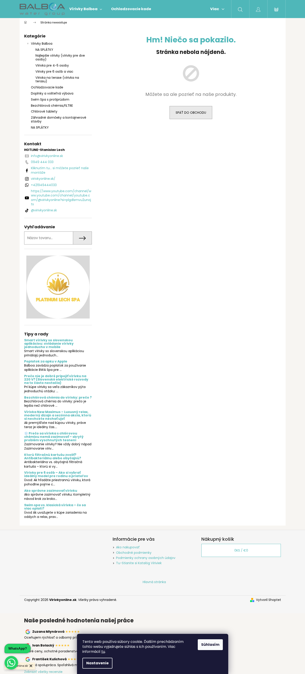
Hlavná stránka (154, 582)
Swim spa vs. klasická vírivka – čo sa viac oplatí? (55, 506)
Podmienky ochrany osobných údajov (145, 558)
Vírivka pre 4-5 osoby (52, 65)
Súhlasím (210, 644)
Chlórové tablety (44, 111)
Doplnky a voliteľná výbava (52, 93)
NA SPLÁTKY (44, 49)
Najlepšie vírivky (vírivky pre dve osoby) (60, 57)
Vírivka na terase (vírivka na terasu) (57, 79)
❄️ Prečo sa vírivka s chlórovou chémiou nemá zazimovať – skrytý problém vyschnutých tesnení (54, 437)
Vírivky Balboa (41, 43)
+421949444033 (44, 185)
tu (103, 651)
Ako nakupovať (128, 547)
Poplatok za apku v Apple (45, 361)
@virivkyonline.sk (44, 210)
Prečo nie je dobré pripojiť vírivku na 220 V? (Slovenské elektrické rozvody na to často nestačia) (56, 379)
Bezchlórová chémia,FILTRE (52, 105)
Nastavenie (97, 663)
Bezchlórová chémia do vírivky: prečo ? (58, 397)
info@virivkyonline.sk (47, 156)
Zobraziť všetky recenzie (43, 671)
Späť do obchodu (191, 112)
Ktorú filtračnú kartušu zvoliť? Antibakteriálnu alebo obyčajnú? (52, 456)
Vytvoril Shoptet (268, 600)
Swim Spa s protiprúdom (50, 99)
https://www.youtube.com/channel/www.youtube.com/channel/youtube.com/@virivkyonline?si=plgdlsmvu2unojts (61, 197)
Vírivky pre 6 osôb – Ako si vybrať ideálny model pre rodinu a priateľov (56, 474)
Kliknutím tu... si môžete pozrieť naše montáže (60, 170)
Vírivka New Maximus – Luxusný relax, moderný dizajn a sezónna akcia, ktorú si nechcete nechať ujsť (57, 415)
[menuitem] (86, 9)
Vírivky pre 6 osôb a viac (54, 71)
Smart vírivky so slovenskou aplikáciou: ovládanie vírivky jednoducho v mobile (49, 344)
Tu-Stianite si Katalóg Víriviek (139, 563)
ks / (241, 550)
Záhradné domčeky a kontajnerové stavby (58, 119)
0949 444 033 (42, 162)
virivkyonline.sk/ (43, 178)
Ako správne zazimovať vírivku (50, 490)
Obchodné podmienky (133, 552)
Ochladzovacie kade (47, 87)
